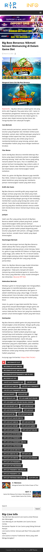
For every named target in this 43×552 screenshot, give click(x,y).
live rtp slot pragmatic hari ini (15, 390)
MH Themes (33, 550)
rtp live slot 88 (9, 414)
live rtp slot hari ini (11, 386)
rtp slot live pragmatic (12, 462)
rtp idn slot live (9, 398)
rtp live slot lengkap (11, 430)
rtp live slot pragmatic (12, 438)
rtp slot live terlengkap (12, 466)
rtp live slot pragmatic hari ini (15, 442)
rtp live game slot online (28, 398)
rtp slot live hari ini (11, 458)
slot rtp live (33, 478)
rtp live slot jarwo (28, 426)
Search (4, 506)
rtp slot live (26, 454)
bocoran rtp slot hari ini (13, 366)
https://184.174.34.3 (28, 357)
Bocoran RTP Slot (19, 277)
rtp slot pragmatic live (12, 474)
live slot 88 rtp (9, 394)
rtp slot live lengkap (29, 458)
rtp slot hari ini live (11, 454)
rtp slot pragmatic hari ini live (15, 470)
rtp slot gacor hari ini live (13, 450)
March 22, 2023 (8, 54)
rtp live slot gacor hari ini (13, 418)
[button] (40, 12)
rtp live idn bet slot (11, 406)
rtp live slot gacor (25, 414)
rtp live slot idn (28, 422)
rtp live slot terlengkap (12, 446)
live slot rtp (22, 394)
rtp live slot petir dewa (12, 434)
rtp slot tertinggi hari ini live (14, 478)
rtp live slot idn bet (11, 426)
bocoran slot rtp (10, 378)
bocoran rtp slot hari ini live (14, 370)
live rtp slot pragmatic (30, 386)
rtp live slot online (30, 430)
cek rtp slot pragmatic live (13, 382)
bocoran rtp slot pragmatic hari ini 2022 (18, 374)
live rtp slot (31, 382)
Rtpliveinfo (6, 109)
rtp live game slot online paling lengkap (18, 402)
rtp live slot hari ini (11, 422)
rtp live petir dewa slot (12, 410)
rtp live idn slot (27, 406)
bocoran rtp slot (14, 362)
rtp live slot (28, 410)
